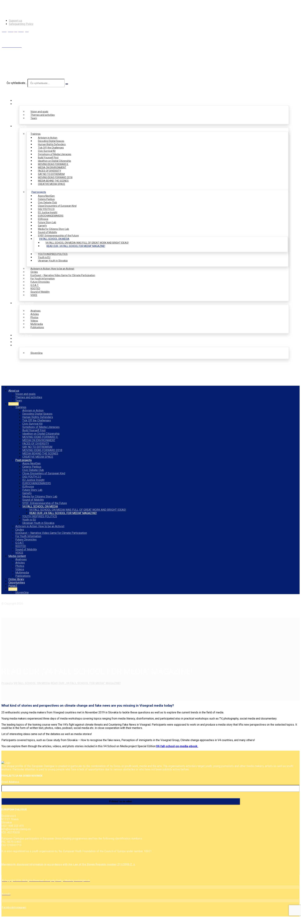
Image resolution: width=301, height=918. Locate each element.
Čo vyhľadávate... (17, 83)
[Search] (66, 83)
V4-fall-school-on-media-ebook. (177, 746)
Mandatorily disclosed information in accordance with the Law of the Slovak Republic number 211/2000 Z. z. (68, 864)
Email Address (10, 782)
